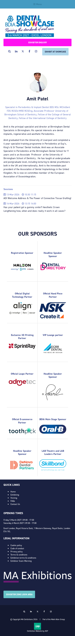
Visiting (13, 498)
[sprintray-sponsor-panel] (22, 348)
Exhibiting (14, 494)
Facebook (29, 51)
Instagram (36, 51)
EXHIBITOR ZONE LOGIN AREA (19, 594)
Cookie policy (16, 545)
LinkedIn (16, 51)
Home (13, 491)
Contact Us (15, 504)
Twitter (23, 51)
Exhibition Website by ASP (37, 631)
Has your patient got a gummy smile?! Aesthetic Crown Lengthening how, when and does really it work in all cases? (34, 209)
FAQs (12, 501)
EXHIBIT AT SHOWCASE (55, 51)
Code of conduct (17, 548)
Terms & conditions (18, 554)
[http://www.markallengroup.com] (37, 581)
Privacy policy (16, 551)
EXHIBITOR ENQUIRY (37, 42)
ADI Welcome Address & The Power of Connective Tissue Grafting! (37, 198)
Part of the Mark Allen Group (54, 619)
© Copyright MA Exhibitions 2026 (24, 619)
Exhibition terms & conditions (23, 557)
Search (9, 51)
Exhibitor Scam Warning (21, 561)
